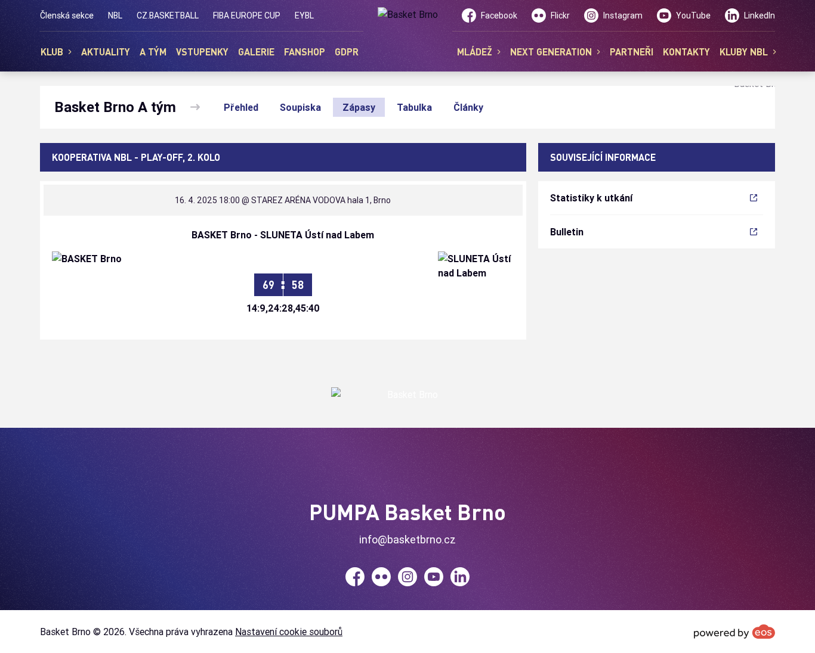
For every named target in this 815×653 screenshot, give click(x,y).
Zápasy (358, 107)
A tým (153, 51)
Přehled (241, 107)
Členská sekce (67, 15)
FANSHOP (304, 51)
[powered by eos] (734, 631)
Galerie (256, 51)
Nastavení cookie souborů (288, 632)
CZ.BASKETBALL (168, 15)
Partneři (631, 51)
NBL (115, 15)
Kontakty (686, 51)
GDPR (347, 51)
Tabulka (414, 107)
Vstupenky (202, 51)
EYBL (304, 15)
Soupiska (300, 107)
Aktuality (105, 51)
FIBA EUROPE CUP (246, 15)
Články (468, 107)
